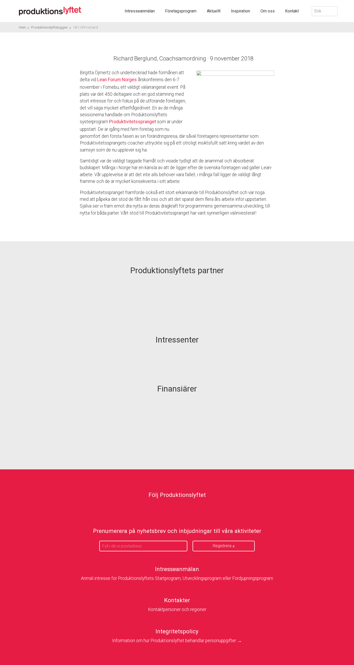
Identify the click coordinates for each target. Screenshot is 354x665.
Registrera (222, 545)
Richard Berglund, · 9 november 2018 (183, 58)
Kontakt (292, 11)
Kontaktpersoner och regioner (177, 609)
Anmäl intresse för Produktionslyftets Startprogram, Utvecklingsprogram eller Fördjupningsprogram (177, 578)
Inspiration (240, 11)
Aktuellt (214, 11)
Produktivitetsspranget (132, 121)
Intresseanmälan (140, 11)
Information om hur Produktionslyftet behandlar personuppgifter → (177, 640)
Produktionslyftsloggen (49, 27)
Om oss (267, 11)
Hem (22, 27)
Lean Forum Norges (117, 79)
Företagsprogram (180, 11)
